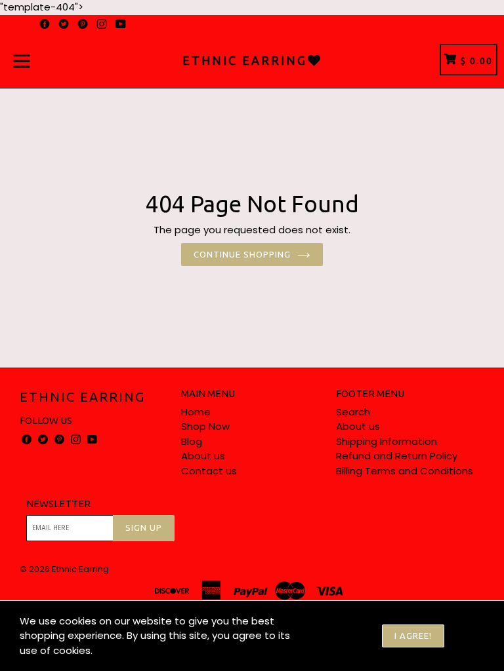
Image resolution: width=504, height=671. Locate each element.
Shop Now (205, 426)
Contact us (209, 471)
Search (353, 412)
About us (203, 456)
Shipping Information (386, 441)
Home (196, 412)
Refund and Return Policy (396, 456)
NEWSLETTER (58, 503)
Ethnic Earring (82, 396)
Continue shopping (242, 254)
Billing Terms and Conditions (404, 471)
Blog (191, 441)
